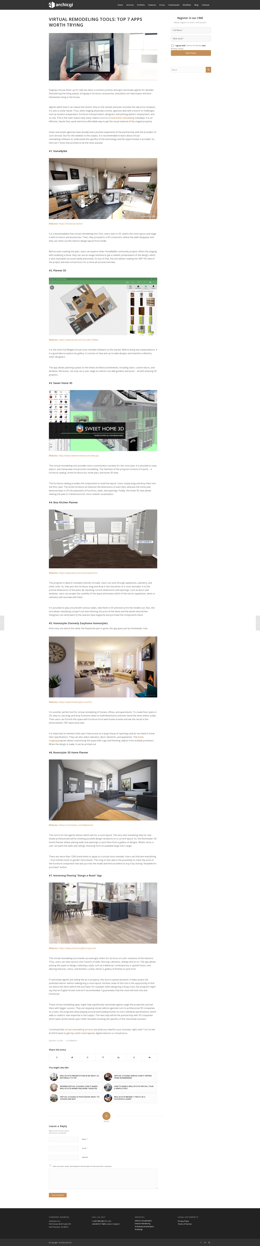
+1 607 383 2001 (98, 1221)
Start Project (191, 53)
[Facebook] (201, 1242)
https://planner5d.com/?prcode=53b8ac (78, 339)
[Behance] (205, 1242)
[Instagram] (209, 1242)
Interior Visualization (143, 1220)
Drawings (139, 1229)
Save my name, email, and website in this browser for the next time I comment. (82, 1166)
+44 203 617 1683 (98, 1224)
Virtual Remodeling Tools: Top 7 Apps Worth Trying (95, 22)
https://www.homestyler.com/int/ (75, 702)
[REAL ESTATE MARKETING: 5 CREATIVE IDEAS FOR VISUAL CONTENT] (258, 623)
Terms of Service (194, 45)
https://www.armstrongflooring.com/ (77, 948)
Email (84, 1148)
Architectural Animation (144, 1226)
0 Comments (71, 1040)
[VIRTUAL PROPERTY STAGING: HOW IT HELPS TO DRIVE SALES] (2, 623)
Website (85, 1157)
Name (85, 1139)
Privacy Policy (177, 48)
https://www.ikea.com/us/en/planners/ (78, 572)
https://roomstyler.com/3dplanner (76, 825)
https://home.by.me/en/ (71, 223)
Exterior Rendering (142, 1223)
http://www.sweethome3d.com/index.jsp (79, 455)
